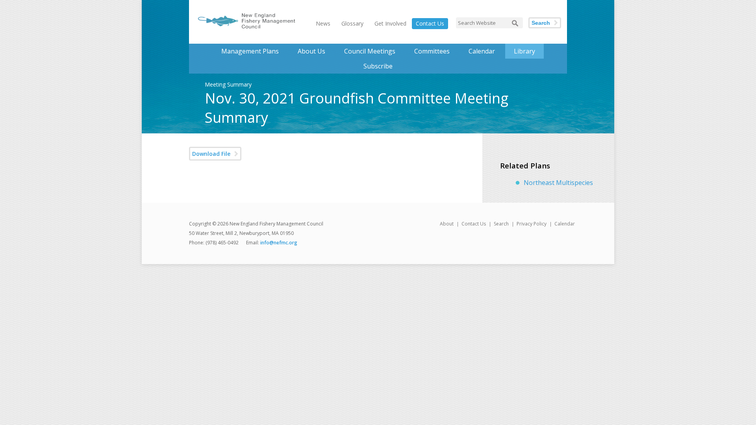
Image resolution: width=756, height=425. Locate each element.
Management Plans (250, 51)
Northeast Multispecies (558, 182)
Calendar (482, 51)
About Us (311, 51)
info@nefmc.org (278, 242)
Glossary (352, 23)
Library (524, 51)
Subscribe (378, 66)
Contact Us (430, 23)
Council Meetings (369, 51)
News (323, 23)
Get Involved (390, 23)
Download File (211, 153)
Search (541, 23)
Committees (432, 51)
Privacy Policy (532, 223)
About (447, 223)
